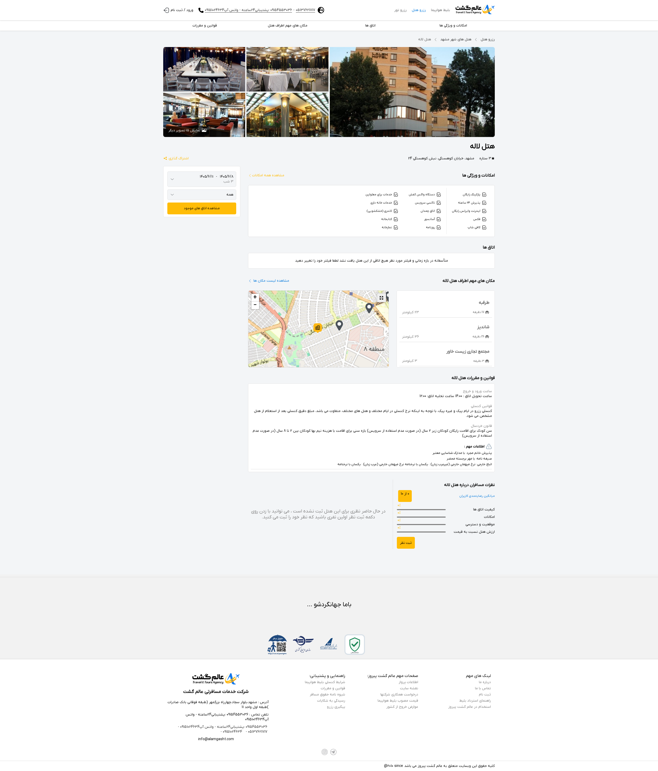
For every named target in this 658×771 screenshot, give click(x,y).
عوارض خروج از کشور (402, 706)
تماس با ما (483, 688)
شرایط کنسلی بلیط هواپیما (325, 682)
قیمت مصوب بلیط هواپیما (398, 700)
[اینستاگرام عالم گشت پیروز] (325, 752)
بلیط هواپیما (440, 10)
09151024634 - (231, 731)
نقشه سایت (409, 688)
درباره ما (485, 682)
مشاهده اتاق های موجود (202, 208)
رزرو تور (400, 10)
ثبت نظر (406, 543)
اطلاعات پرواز (408, 682)
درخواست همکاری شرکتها (399, 694)
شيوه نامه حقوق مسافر (327, 694)
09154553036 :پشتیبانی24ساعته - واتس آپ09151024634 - (222, 726)
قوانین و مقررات (333, 688)
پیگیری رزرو (336, 706)
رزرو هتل (419, 10)
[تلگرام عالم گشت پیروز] (333, 752)
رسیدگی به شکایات (331, 700)
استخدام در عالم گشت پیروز (469, 706)
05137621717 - (256, 731)
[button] (318, 328)
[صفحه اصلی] (475, 10)
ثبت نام (485, 694)
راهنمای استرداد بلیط (475, 700)
